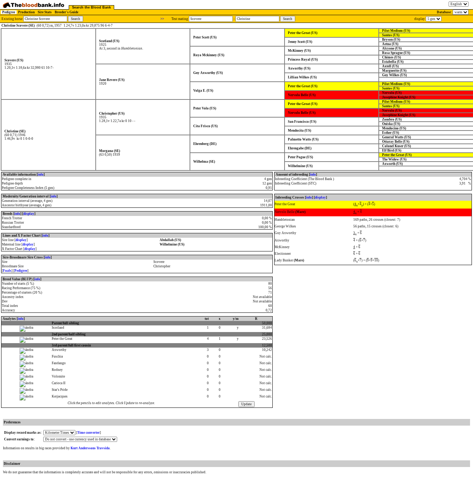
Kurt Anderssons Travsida (90, 448)
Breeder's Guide (66, 12)
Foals (7, 271)
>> (162, 19)
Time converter (88, 432)
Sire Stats (45, 12)
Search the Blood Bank (91, 7)
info (41, 174)
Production (26, 12)
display (28, 214)
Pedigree (8, 12)
